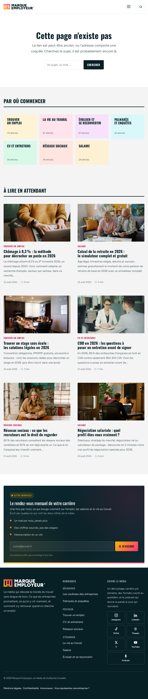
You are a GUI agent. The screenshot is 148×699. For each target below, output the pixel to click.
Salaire (82, 246)
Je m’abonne (126, 546)
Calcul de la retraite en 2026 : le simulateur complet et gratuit (102, 253)
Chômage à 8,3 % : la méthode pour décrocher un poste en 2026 (29, 253)
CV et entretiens (86, 337)
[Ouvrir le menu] (128, 7)
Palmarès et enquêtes (76, 601)
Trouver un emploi (14, 246)
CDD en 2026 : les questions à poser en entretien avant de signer (105, 345)
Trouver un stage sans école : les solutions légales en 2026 (26, 345)
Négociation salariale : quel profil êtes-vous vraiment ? (99, 432)
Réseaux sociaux (13, 425)
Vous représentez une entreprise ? (72, 688)
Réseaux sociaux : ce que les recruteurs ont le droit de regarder (30, 432)
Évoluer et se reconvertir (78, 657)
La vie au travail (72, 643)
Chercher (93, 65)
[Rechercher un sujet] (140, 7)
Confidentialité (31, 688)
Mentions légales (12, 688)
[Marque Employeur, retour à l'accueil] (19, 7)
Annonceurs (46, 688)
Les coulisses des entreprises (80, 594)
